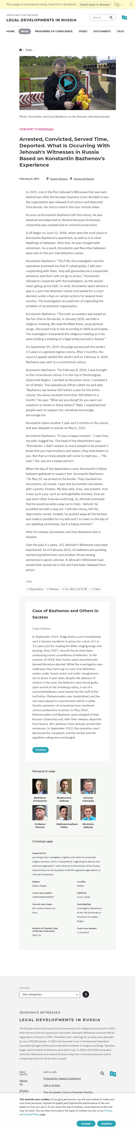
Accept (86, 1123)
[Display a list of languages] (118, 4)
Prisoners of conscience (54, 31)
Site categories (32, 994)
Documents (102, 31)
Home (10, 31)
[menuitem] (10, 31)
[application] (67, 83)
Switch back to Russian (95, 4)
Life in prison (51, 1085)
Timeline (40, 749)
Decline (107, 1123)
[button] (68, 83)
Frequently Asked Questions (62, 1078)
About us (23, 1082)
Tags (120, 31)
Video (83, 31)
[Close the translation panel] (131, 4)
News (25, 31)
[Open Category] (85, 994)
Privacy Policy (24, 1092)
